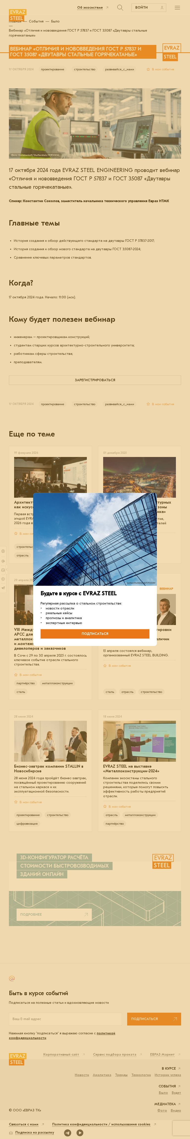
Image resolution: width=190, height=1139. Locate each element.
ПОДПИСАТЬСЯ (95, 634)
